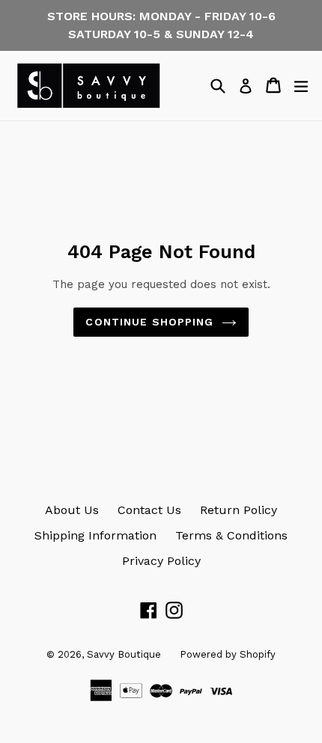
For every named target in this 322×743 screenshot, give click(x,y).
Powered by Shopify (228, 654)
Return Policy (238, 510)
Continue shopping (149, 322)
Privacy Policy (161, 561)
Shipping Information (95, 535)
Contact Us (149, 510)
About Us (72, 510)
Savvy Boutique (124, 654)
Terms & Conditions (231, 535)
